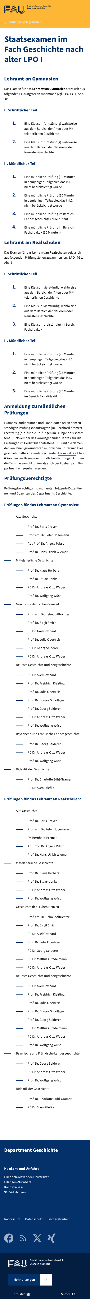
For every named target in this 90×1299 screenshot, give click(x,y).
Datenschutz (34, 1219)
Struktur (19, 1294)
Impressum (12, 1219)
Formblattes (67, 453)
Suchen (66, 1294)
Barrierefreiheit (58, 1219)
